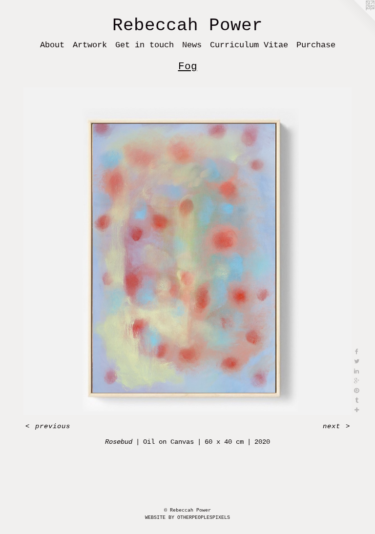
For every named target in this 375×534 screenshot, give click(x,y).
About (52, 45)
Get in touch (144, 45)
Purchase (315, 45)
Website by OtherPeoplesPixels (187, 517)
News (192, 45)
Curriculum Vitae (249, 45)
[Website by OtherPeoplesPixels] (355, 19)
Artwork (90, 45)
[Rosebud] (187, 251)
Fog (187, 66)
